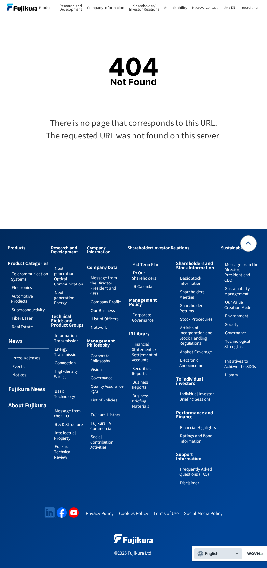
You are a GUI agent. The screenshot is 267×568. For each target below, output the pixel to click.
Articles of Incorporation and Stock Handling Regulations (195, 335)
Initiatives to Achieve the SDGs (240, 363)
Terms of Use (166, 513)
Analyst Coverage (196, 351)
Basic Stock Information (190, 280)
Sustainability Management (237, 290)
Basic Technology (64, 393)
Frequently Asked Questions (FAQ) (195, 471)
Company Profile (106, 301)
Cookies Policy (133, 513)
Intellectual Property (65, 435)
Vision (96, 369)
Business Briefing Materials (140, 401)
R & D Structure (69, 424)
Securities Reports (141, 370)
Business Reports (140, 384)
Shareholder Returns (191, 307)
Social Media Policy (203, 513)
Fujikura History (105, 414)
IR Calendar (143, 286)
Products (46, 7)
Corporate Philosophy (100, 358)
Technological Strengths (237, 343)
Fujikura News (26, 389)
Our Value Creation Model (238, 304)
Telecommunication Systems (29, 276)
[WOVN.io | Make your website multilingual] (254, 553)
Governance (102, 377)
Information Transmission (66, 337)
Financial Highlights (198, 427)
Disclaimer (189, 482)
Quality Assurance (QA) (107, 388)
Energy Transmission (66, 351)
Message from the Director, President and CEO (103, 285)
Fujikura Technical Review (62, 451)
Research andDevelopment (70, 7)
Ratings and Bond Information (195, 438)
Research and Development (64, 250)
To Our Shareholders (144, 275)
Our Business (103, 310)
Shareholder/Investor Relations (144, 7)
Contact (212, 7)
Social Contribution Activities (101, 442)
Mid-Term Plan (146, 264)
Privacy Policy (100, 513)
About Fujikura (27, 405)
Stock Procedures (196, 319)
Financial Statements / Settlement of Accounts (144, 351)
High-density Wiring (66, 373)
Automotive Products (22, 298)
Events (18, 366)
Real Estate (22, 326)
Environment (236, 315)
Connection (65, 362)
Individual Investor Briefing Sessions (196, 396)
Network (99, 327)
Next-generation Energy (64, 297)
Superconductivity (28, 309)
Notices (19, 374)
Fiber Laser (22, 318)
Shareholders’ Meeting (192, 294)
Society (231, 324)
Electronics (22, 287)
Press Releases (26, 357)
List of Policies (104, 399)
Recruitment (251, 7)
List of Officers (105, 318)
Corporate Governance (143, 317)
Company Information (105, 7)
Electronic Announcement (193, 362)
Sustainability (175, 7)
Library (231, 374)
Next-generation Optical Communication (68, 275)
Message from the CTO (67, 413)
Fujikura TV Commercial (101, 425)
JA (226, 7)
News (196, 7)
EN (233, 7)
